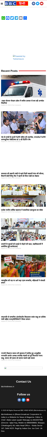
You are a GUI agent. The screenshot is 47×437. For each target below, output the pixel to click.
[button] (2, 3)
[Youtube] (41, 3)
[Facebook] (33, 3)
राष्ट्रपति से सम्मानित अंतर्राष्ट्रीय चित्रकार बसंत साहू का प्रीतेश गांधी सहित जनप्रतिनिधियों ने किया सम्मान (23, 318)
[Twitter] (37, 3)
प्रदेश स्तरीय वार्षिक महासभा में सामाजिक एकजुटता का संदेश (22, 210)
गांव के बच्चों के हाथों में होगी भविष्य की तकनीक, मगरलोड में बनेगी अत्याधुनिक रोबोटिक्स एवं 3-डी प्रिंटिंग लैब (23, 138)
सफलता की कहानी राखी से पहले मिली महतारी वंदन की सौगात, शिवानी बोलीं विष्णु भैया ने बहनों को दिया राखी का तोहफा (22, 174)
